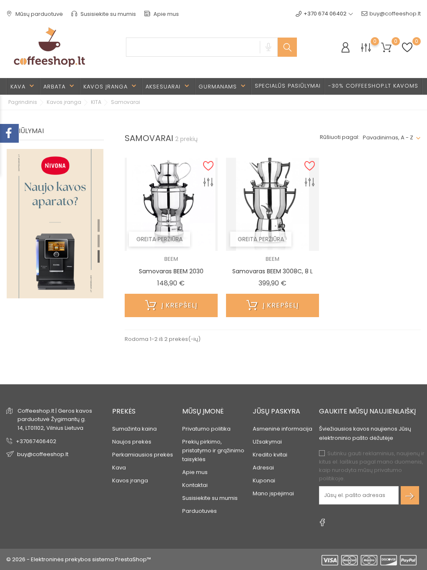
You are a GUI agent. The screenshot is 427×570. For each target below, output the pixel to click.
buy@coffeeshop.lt (395, 14)
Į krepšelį (178, 305)
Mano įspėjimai (273, 493)
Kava (23, 86)
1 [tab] (99, 225)
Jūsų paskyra (276, 411)
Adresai (263, 468)
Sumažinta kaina (134, 429)
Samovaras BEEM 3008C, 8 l (272, 271)
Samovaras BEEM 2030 (171, 271)
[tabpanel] (55, 242)
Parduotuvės (199, 511)
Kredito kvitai (270, 455)
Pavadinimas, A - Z (388, 137)
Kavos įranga (110, 86)
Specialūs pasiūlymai (288, 86)
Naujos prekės (131, 442)
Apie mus (165, 14)
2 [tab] (99, 241)
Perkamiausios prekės (142, 455)
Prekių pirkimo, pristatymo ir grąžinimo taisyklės (213, 450)
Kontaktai (195, 485)
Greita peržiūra (159, 239)
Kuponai (264, 480)
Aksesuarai (168, 86)
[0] (366, 47)
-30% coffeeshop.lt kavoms (373, 86)
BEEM (171, 259)
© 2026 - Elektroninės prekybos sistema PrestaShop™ (78, 559)
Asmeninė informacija (282, 429)
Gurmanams (222, 86)
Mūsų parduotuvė (38, 14)
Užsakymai (267, 442)
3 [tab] (99, 256)
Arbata (59, 86)
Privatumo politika (206, 429)
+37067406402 (36, 441)
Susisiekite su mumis (107, 14)
